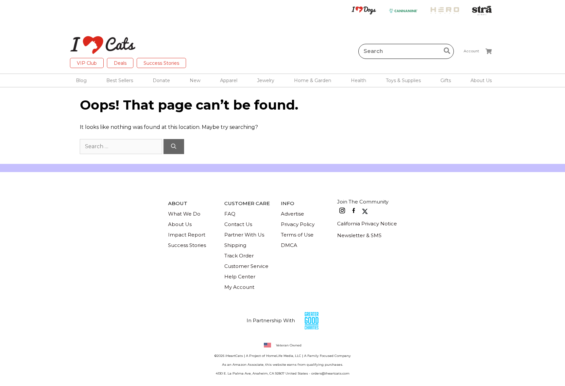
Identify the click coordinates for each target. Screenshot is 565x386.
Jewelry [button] (265, 80)
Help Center (239, 276)
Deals (120, 63)
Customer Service (246, 266)
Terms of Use (297, 235)
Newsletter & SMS (359, 235)
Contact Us (238, 224)
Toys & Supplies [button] (403, 80)
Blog (81, 80)
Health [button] (358, 80)
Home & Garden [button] (312, 80)
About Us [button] (481, 80)
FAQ (229, 214)
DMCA (289, 245)
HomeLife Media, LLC (283, 356)
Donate (161, 80)
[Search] (173, 146)
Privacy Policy (298, 224)
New (195, 80)
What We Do (184, 214)
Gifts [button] (445, 80)
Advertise (292, 214)
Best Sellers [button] (119, 80)
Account (471, 51)
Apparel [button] (228, 80)
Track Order (239, 256)
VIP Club (87, 63)
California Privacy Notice (367, 223)
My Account (239, 287)
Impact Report (186, 235)
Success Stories (161, 63)
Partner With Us (244, 235)
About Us (180, 224)
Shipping (235, 245)
